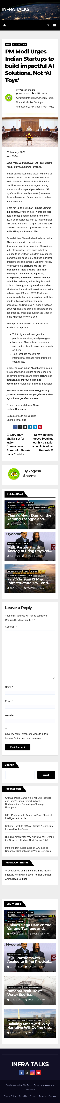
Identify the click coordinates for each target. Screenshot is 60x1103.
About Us (23, 1096)
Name (9, 687)
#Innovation (22, 106)
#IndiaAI (20, 102)
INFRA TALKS (15, 9)
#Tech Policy (47, 106)
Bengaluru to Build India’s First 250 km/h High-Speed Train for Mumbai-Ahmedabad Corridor (28, 874)
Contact (33, 1096)
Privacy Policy (10, 1096)
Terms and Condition (47, 1096)
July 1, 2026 (16, 967)
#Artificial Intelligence (27, 98)
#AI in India (41, 93)
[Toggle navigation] (54, 25)
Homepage (21, 409)
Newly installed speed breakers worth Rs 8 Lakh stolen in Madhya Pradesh (42, 442)
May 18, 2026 (16, 1033)
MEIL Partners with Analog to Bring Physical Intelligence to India (28, 551)
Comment (11, 627)
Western (12, 511)
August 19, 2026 (19, 934)
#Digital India (46, 98)
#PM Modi (34, 106)
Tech (24, 44)
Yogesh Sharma (27, 90)
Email (9, 701)
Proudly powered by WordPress (19, 1085)
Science (11, 503)
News (8, 44)
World (20, 511)
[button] (48, 25)
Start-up (16, 44)
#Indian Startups (34, 102)
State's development (17, 507)
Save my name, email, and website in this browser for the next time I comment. (26, 736)
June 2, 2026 (16, 1000)
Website (9, 715)
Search (9, 764)
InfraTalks (21, 420)
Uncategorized (41, 507)
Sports (20, 503)
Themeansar (30, 1089)
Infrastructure (15, 543)
